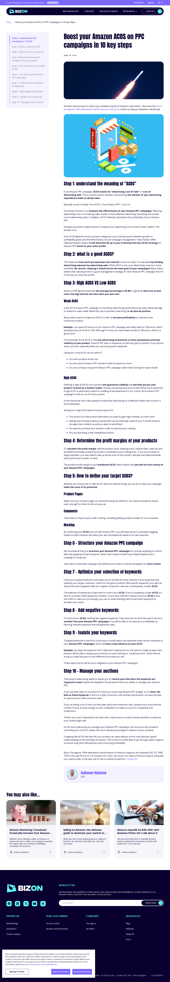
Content (89, 11)
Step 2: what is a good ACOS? (26, 46)
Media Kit (130, 934)
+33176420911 (157, 975)
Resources (129, 11)
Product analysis (13, 934)
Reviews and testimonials (57, 928)
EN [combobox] (159, 2)
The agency (91, 923)
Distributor (139, 2)
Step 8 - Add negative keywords (27, 91)
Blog (8, 22)
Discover (52, 3)
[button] (50, 852)
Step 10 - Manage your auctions (28, 102)
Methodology (71, 11)
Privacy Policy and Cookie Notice (42, 964)
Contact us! (131, 759)
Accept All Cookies (82, 971)
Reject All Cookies (61, 971)
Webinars (130, 928)
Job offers (90, 928)
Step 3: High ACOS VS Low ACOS (27, 52)
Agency (151, 2)
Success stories (109, 11)
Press (128, 939)
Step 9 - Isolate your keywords (27, 96)
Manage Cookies (17, 971)
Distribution (11, 928)
